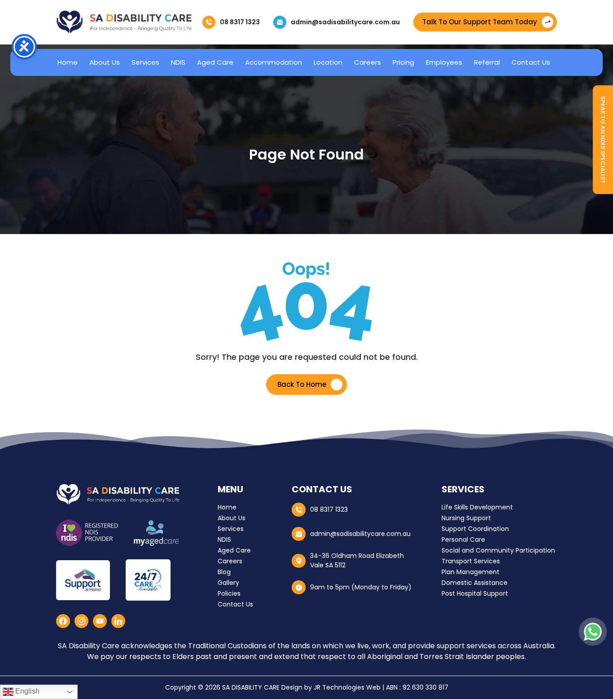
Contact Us (531, 62)
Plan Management (470, 571)
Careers (367, 62)
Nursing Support (466, 517)
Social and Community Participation (498, 550)
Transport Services (471, 561)
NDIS (178, 62)
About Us (104, 62)
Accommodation (273, 62)
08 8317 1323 (240, 22)
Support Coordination (475, 528)
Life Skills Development (477, 507)
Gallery (228, 582)
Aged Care (215, 62)
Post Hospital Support (475, 593)
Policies (229, 593)
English (26, 691)
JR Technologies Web (347, 687)
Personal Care (463, 539)
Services (145, 62)
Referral (487, 62)
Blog (224, 571)
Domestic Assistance (475, 582)
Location (328, 62)
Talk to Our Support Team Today (479, 22)
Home (67, 62)
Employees (444, 62)
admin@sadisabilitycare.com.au (345, 22)
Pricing (403, 62)
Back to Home (301, 384)
